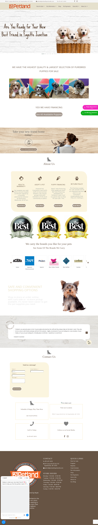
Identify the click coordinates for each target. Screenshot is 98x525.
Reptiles (73, 465)
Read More (21, 206)
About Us (83, 6)
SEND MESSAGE (17, 389)
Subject (14, 373)
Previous (12, 191)
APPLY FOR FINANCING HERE (28, 149)
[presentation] (6, 35)
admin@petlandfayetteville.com (45, 1)
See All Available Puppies (49, 114)
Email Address (34, 369)
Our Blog (73, 482)
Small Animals (75, 468)
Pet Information (50, 6)
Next (85, 191)
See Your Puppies (31, 416)
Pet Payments (66, 6)
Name (14, 369)
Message (14, 377)
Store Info (75, 6)
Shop (59, 6)
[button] (44, 54)
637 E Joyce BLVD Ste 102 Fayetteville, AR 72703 (19, 1)
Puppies (73, 463)
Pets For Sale (39, 6)
